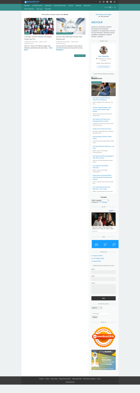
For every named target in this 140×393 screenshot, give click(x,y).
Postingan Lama (79, 55)
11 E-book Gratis (37, 5)
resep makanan (29, 9)
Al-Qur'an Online (98, 255)
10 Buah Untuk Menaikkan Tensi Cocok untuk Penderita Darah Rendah (102, 109)
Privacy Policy (54, 378)
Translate (104, 202)
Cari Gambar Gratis (98, 258)
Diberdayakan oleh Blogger (103, 14)
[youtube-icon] (107, 2)
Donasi (99, 378)
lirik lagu (39, 9)
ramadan (78, 5)
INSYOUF (97, 22)
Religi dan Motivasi (60, 5)
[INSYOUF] (33, 2)
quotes (70, 5)
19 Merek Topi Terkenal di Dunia (102, 129)
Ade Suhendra (103, 56)
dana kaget (87, 5)
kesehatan (48, 5)
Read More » (60, 50)
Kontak (47, 378)
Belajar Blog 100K (77, 378)
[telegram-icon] (111, 2)
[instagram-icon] (103, 2)
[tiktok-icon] (100, 2)
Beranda (27, 5)
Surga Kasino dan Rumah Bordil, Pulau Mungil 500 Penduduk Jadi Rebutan (102, 177)
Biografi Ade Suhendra (65, 378)
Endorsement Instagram (89, 378)
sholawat (48, 9)
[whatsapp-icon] (114, 2)
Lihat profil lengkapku (103, 66)
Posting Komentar (28, 43)
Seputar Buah (97, 261)
